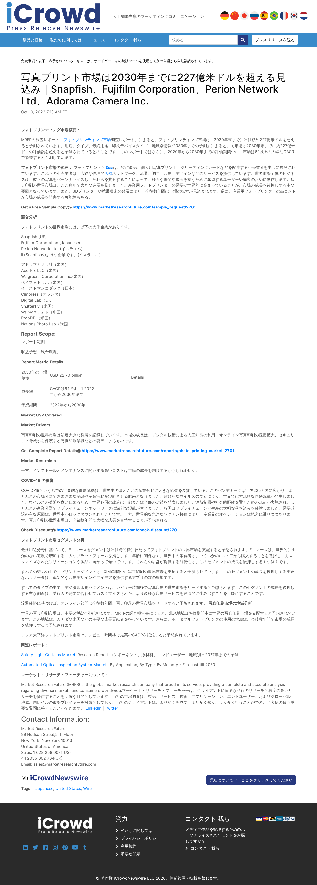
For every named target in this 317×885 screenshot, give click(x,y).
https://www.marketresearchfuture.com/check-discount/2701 (118, 529)
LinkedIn (94, 708)
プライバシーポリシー (140, 838)
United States (68, 788)
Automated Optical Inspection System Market (63, 664)
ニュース (97, 39)
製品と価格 (33, 39)
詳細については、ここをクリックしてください (251, 780)
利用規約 (128, 846)
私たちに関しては (66, 39)
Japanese (44, 788)
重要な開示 (130, 854)
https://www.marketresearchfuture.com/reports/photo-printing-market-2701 (158, 450)
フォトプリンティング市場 (87, 139)
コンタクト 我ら (126, 39)
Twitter (111, 708)
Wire (87, 788)
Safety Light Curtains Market (48, 654)
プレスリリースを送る (275, 39)
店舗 (108, 173)
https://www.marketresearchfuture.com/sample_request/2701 (134, 207)
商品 (109, 167)
